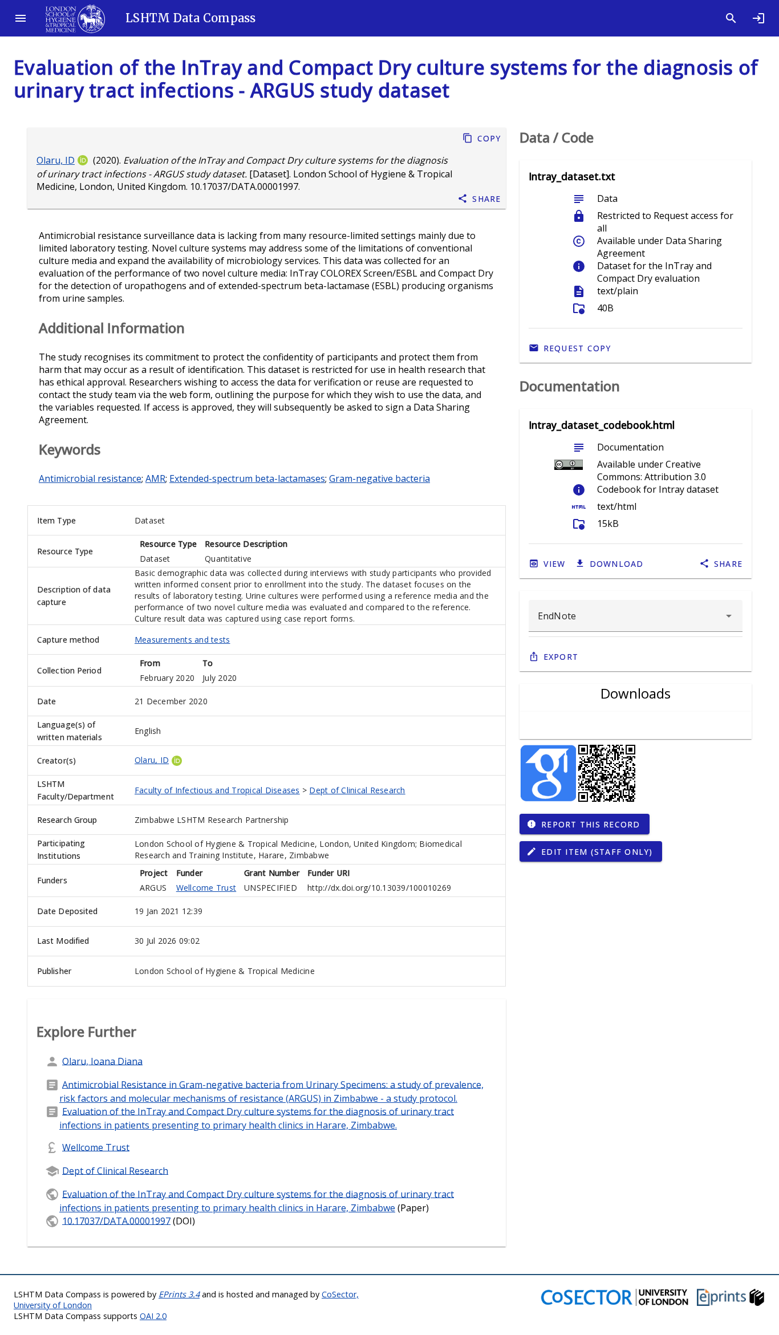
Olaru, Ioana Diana (102, 1060)
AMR (155, 478)
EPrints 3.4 (179, 1294)
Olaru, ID (55, 160)
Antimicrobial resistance (90, 478)
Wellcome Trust (206, 887)
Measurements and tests (182, 639)
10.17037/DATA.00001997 (244, 186)
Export (561, 656)
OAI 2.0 (153, 1315)
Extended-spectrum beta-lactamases (247, 478)
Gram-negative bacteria (379, 478)
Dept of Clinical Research (357, 790)
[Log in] (758, 18)
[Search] (731, 18)
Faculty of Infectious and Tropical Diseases (217, 790)
